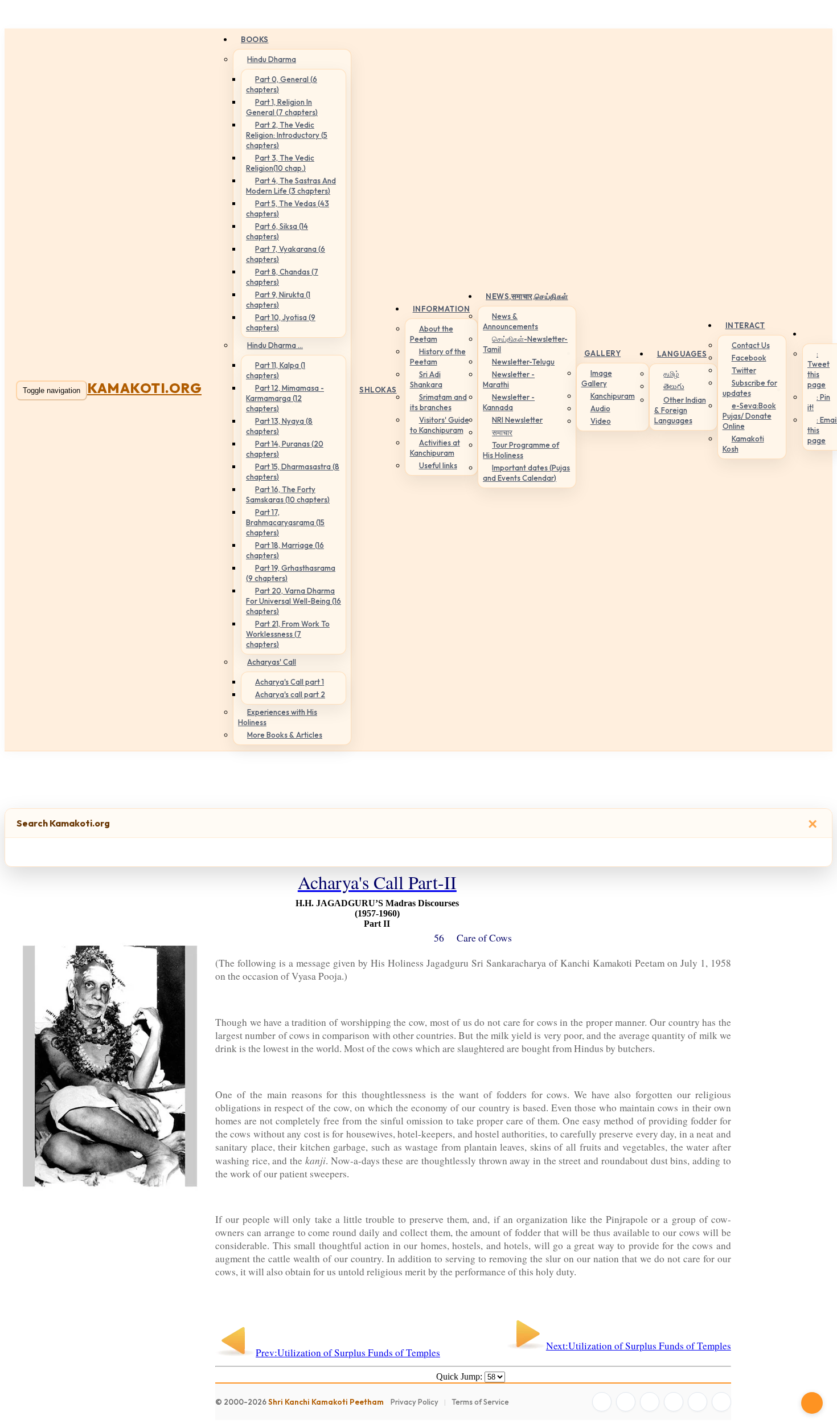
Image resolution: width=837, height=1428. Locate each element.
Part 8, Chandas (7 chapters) (282, 277)
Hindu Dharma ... (275, 345)
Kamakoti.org (144, 387)
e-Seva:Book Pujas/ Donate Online (749, 416)
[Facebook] (602, 1401)
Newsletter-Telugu (523, 361)
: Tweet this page (818, 369)
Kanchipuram (612, 395)
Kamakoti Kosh (743, 443)
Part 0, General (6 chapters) (281, 84)
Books (255, 39)
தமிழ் (671, 373)
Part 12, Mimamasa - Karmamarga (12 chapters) (285, 398)
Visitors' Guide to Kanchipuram (439, 425)
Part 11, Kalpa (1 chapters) (275, 370)
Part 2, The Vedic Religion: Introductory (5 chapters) (286, 135)
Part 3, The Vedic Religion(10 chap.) (280, 163)
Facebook (749, 357)
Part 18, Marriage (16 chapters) (285, 550)
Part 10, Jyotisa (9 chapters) (280, 322)
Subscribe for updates (750, 388)
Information (441, 308)
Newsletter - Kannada (509, 402)
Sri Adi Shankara (426, 379)
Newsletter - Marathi (509, 379)
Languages (682, 353)
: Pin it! (818, 402)
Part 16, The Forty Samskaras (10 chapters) (288, 494)
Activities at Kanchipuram (435, 447)
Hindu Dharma (271, 59)
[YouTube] (673, 1401)
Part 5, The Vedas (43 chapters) (287, 208)
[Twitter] (625, 1401)
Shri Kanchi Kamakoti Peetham (326, 1402)
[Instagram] (649, 1401)
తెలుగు (673, 386)
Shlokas (378, 389)
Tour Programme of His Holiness (521, 450)
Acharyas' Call (271, 661)
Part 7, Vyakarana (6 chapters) (285, 254)
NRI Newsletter (517, 419)
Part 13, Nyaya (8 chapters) (279, 426)
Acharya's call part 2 (290, 694)
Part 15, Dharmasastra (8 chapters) (292, 471)
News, (527, 296)
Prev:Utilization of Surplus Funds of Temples (348, 1352)
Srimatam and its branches (438, 402)
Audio (600, 408)
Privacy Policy (414, 1401)
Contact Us (751, 345)
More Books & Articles (284, 734)
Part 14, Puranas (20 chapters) (284, 449)
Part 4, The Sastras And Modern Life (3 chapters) (291, 185)
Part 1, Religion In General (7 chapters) (282, 107)
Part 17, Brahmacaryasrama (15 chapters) (285, 522)
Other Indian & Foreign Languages (680, 410)
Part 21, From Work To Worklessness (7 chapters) (288, 634)
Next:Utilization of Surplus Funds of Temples (638, 1345)
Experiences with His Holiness (277, 717)
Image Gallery (596, 378)
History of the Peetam (438, 356)
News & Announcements (510, 321)
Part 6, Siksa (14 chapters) (277, 231)
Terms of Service (480, 1401)
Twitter (744, 370)
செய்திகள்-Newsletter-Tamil (525, 344)
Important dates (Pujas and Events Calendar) (526, 472)
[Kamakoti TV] (697, 1401)
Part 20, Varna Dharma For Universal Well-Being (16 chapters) (293, 601)
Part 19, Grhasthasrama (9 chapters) (290, 573)
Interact (745, 325)
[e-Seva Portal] (721, 1401)
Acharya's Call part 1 (289, 681)
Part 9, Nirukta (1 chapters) (278, 299)
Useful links (438, 465)
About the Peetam (431, 333)
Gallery (602, 353)
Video (600, 420)
